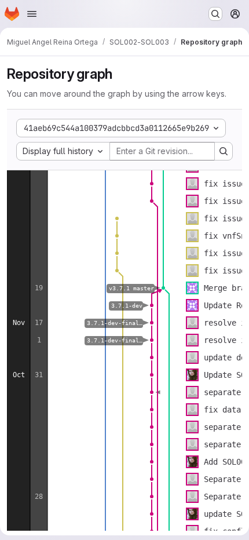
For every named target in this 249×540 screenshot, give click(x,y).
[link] (152, 183)
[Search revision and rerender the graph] (223, 151)
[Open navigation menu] (32, 14)
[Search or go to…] (215, 14)
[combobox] (63, 151)
